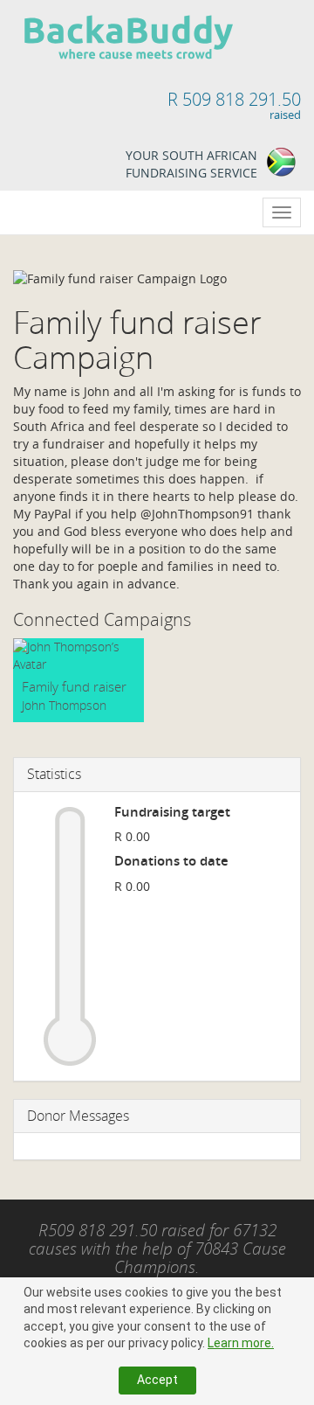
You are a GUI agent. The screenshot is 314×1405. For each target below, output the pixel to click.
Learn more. (241, 1343)
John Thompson (64, 705)
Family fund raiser (74, 686)
